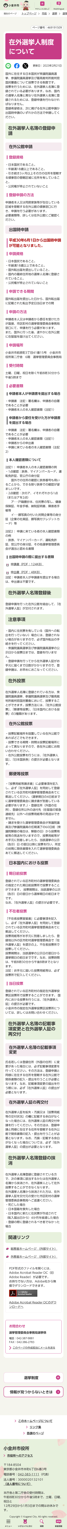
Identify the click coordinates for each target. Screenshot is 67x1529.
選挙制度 (31, 1377)
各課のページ (35, 1433)
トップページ (28, 13)
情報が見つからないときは (31, 1392)
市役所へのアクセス (20, 1455)
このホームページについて (35, 1421)
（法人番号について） (18, 1483)
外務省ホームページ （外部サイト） (34, 1256)
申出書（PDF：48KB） (26, 572)
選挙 (54, 13)
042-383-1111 (28, 1474)
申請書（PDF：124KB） (27, 564)
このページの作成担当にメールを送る (34, 1347)
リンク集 (35, 1427)
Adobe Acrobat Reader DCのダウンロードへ (32, 1304)
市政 (44, 13)
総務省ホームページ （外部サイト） (34, 1248)
